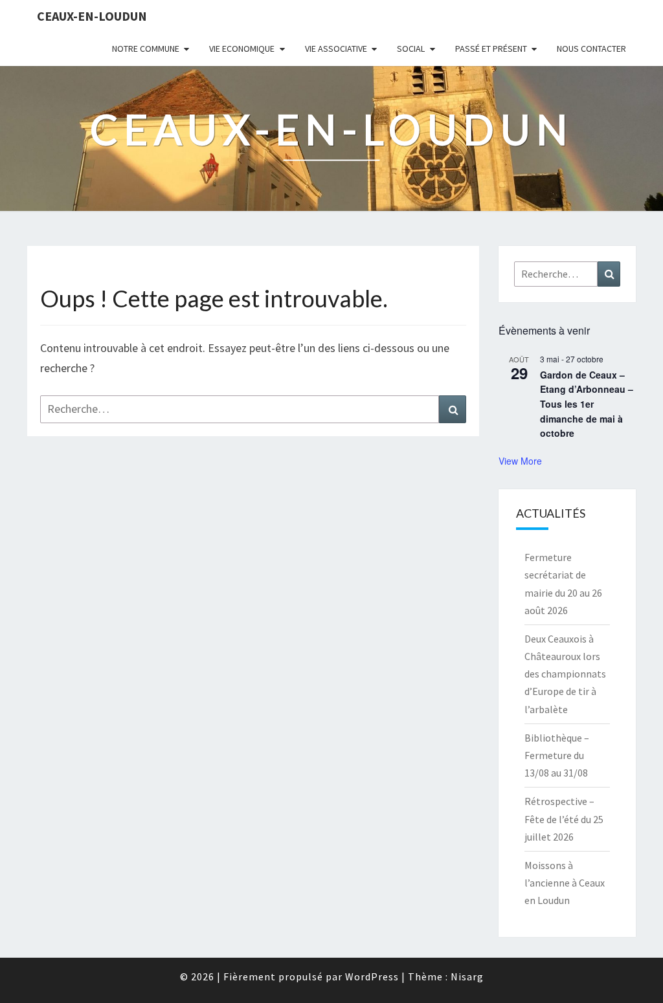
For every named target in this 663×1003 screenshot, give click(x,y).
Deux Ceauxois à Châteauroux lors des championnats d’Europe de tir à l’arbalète (565, 674)
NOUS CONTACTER (591, 48)
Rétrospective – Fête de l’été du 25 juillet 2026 (563, 819)
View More (520, 460)
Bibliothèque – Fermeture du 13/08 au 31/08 (556, 755)
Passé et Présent (491, 48)
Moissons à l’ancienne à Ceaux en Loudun (564, 883)
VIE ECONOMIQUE (242, 48)
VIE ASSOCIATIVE (336, 48)
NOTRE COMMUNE (145, 48)
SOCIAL (411, 48)
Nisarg (467, 976)
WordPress (372, 976)
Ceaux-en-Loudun (92, 16)
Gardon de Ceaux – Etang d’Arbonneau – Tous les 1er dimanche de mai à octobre (586, 404)
